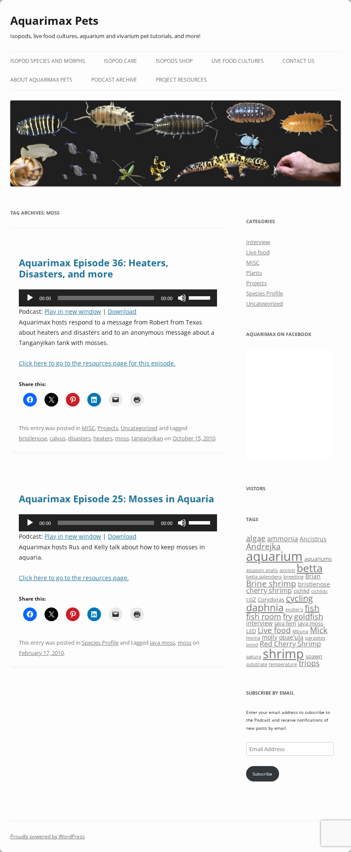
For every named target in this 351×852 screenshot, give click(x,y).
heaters (103, 438)
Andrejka (263, 546)
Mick (318, 630)
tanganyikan (147, 438)
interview (259, 623)
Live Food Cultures (237, 61)
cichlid (301, 591)
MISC (88, 428)
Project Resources (181, 79)
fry (287, 616)
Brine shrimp (271, 583)
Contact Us (299, 61)
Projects (108, 428)
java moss (162, 642)
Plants (254, 273)
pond (252, 645)
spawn (314, 656)
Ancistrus (313, 539)
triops (309, 663)
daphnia (265, 607)
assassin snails (262, 570)
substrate (256, 664)
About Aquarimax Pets (41, 79)
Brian (313, 576)
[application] (118, 298)
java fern (285, 623)
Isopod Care (120, 61)
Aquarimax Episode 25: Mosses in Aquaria (116, 498)
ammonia (282, 538)
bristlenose (33, 438)
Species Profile (100, 642)
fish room (263, 616)
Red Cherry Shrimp (290, 644)
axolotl (287, 570)
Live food (258, 252)
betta (310, 568)
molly (269, 637)
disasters (79, 438)
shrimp (283, 653)
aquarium (274, 556)
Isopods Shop (174, 61)
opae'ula (291, 637)
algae (255, 538)
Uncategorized (139, 428)
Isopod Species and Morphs (47, 61)
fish (312, 608)
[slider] (201, 297)
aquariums (318, 559)
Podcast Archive (114, 79)
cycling (299, 598)
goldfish (308, 616)
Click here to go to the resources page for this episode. (97, 363)
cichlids (319, 591)
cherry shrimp (269, 590)
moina (253, 638)
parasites (315, 638)
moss (122, 438)
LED (251, 631)
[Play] (30, 298)
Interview (258, 242)
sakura (253, 657)
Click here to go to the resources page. (74, 578)
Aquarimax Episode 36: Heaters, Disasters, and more (93, 268)
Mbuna (300, 631)
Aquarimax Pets (54, 20)
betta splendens (264, 577)
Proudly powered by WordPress (47, 836)
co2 (251, 599)
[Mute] (182, 298)
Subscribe (262, 774)
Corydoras (271, 599)
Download (122, 311)
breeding (293, 577)
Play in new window (73, 311)
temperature (283, 664)
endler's (294, 610)
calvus (57, 438)
